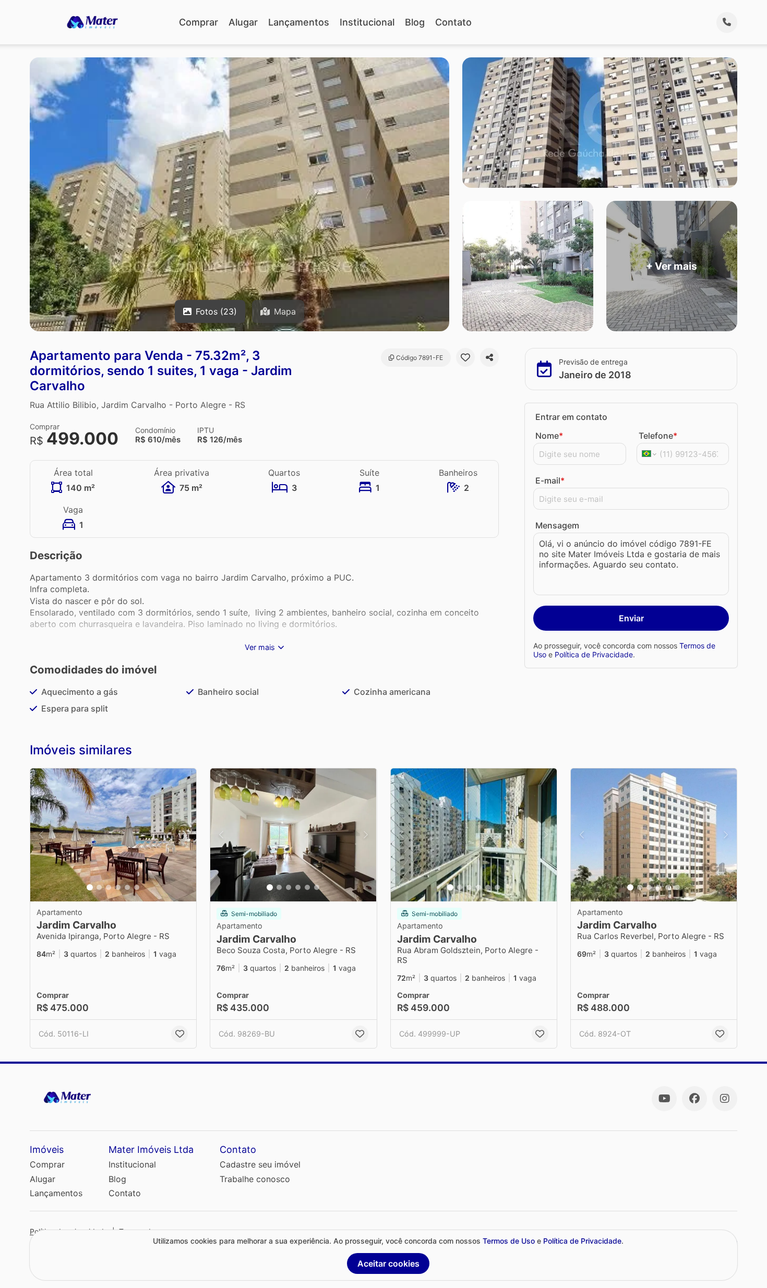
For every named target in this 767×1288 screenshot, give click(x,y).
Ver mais (260, 647)
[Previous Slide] (41, 834)
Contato (453, 22)
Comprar (198, 22)
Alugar (243, 22)
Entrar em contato (571, 417)
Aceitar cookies (388, 1263)
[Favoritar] (465, 357)
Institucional (367, 22)
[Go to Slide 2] (99, 887)
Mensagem (557, 525)
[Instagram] (724, 1098)
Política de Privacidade (594, 654)
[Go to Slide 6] (136, 887)
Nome (549, 435)
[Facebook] (694, 1098)
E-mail (550, 480)
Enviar (631, 618)
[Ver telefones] (726, 22)
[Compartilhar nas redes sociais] (489, 357)
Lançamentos (298, 22)
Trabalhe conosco (255, 1179)
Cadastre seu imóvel (260, 1164)
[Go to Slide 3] (108, 887)
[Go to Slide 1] (90, 887)
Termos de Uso (509, 1240)
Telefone (658, 435)
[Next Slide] (185, 834)
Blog (415, 22)
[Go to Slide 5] (127, 887)
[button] (113, 834)
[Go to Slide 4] (118, 887)
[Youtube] (664, 1098)
